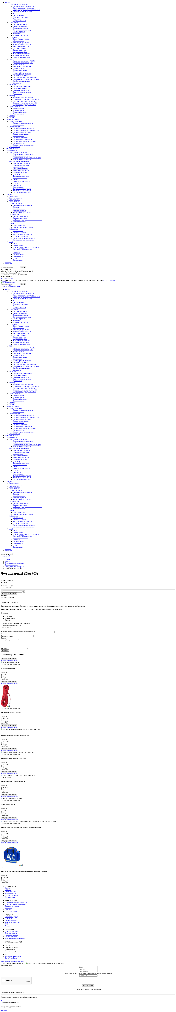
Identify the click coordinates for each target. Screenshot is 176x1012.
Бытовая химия (18, 108)
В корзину (9, 593)
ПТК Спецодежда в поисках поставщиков (27, 220)
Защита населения (19, 21)
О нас (11, 242)
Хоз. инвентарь (18, 110)
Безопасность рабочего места (23, 66)
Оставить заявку (18, 961)
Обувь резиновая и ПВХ (21, 57)
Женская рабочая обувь (21, 46)
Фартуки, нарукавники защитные (24, 77)
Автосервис (17, 19)
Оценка (3, 638)
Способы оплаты (19, 209)
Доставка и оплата (15, 203)
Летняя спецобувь (19, 48)
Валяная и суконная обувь (22, 44)
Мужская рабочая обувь (21, 55)
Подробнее (9, 660)
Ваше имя (4, 634)
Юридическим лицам (20, 216)
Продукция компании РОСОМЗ (24, 61)
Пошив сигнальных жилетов (23, 123)
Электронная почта (7, 636)
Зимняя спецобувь (19, 50)
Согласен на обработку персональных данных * (89, 973)
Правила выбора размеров (18, 152)
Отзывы (7, 888)
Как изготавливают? (20, 178)
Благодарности (18, 260)
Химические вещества (21, 170)
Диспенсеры (17, 94)
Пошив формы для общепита (23, 139)
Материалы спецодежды (21, 163)
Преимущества (18, 245)
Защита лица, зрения (20, 70)
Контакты (8, 264)
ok (1, 1000)
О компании (9, 194)
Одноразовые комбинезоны (22, 86)
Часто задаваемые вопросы (22, 234)
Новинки (12, 116)
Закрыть (4, 1010)
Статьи (15, 180)
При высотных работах (21, 75)
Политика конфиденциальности (24, 238)
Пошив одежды (14, 127)
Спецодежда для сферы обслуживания (26, 10)
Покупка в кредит (19, 232)
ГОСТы (15, 183)
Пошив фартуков (19, 143)
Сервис (11, 223)
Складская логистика (20, 17)
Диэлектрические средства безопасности (27, 79)
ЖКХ (15, 13)
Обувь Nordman (18, 41)
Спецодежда (13, 22)
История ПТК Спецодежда (22, 249)
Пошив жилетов (18, 125)
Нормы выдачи (18, 187)
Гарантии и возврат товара (22, 205)
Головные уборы (19, 32)
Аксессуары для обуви (21, 43)
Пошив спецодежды (12, 119)
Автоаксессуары (18, 114)
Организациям (14, 214)
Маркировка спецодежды (22, 189)
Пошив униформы (15, 121)
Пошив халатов (18, 136)
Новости (8, 262)
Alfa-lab (15, 243)
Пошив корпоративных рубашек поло (26, 130)
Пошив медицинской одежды (23, 128)
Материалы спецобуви (21, 165)
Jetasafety (12, 96)
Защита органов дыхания (22, 74)
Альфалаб (12, 85)
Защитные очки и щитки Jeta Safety (25, 103)
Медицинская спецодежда (22, 30)
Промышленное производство (23, 6)
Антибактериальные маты (22, 90)
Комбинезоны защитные (21, 81)
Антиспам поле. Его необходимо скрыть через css (18, 632)
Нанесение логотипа (12, 148)
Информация (13, 229)
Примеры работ (14, 147)
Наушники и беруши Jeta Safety (24, 101)
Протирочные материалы (22, 92)
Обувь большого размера (21, 39)
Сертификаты (18, 256)
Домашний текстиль (20, 112)
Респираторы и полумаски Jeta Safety (26, 99)
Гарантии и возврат (12, 931)
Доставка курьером (19, 211)
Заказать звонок (11, 286)
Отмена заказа (18, 231)
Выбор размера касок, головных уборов (27, 158)
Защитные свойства (20, 172)
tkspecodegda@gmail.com (13, 956)
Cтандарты (17, 185)
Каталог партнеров (19, 222)
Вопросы (8, 890)
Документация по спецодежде (19, 181)
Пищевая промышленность (22, 11)
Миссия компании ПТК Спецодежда (26, 247)
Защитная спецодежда (20, 28)
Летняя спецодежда (20, 24)
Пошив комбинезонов (20, 138)
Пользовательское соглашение (23, 240)
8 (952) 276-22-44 (7, 278)
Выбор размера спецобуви (22, 159)
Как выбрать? (18, 174)
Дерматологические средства (23, 63)
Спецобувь (12, 37)
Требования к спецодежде (22, 190)
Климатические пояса (20, 169)
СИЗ (10, 59)
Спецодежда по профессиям (19, 4)
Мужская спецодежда (20, 35)
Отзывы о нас (14, 196)
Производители (18, 254)
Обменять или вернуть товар (23, 227)
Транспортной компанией (22, 212)
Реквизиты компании (20, 251)
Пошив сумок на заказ (21, 134)
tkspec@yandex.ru (11, 958)
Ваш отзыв (5, 648)
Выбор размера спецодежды (23, 154)
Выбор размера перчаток (21, 156)
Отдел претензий (19, 225)
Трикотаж (16, 33)
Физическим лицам (20, 218)
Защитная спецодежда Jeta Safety (24, 105)
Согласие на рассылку (12, 906)
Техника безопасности (21, 176)
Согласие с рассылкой (20, 236)
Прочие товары (14, 106)
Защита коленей (18, 64)
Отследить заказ (14, 200)
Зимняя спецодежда (20, 26)
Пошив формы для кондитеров (23, 145)
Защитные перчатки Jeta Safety (23, 97)
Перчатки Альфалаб (20, 88)
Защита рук (17, 83)
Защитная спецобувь (20, 52)
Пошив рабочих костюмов (22, 132)
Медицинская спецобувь (21, 53)
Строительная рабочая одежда (23, 8)
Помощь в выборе (11, 150)
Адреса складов (14, 201)
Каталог (7, 2)
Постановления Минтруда (22, 192)
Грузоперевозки (18, 15)
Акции (11, 117)
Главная (7, 559)
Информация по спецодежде (19, 161)
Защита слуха (17, 72)
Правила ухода (18, 167)
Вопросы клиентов (15, 198)
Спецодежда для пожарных (14, 567)
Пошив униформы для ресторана (24, 141)
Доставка (16, 207)
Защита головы (18, 68)
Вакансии (16, 253)
